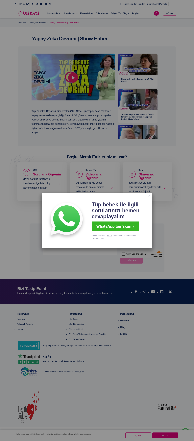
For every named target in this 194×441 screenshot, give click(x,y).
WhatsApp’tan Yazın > (115, 226)
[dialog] (97, 220)
